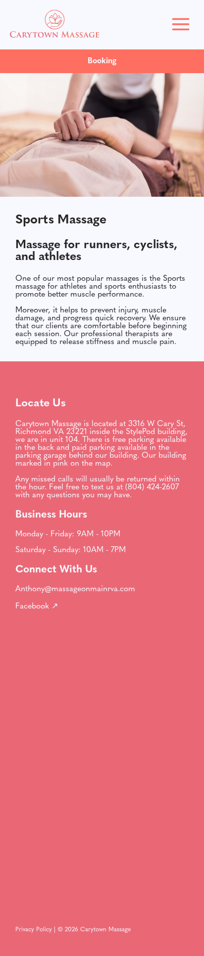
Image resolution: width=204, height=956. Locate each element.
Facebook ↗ (36, 606)
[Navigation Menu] (180, 25)
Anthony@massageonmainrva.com (75, 589)
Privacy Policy (33, 930)
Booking (102, 61)
